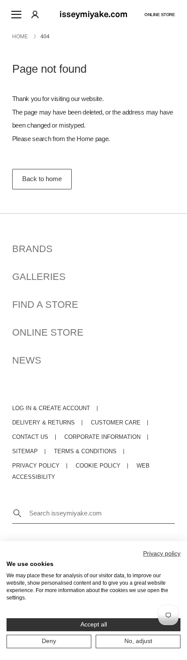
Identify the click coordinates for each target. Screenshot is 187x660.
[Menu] (16, 14)
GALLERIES (39, 276)
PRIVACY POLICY (36, 465)
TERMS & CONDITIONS (85, 451)
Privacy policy (161, 553)
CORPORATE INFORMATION (102, 437)
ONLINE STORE (47, 332)
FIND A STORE (45, 304)
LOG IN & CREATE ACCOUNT (51, 408)
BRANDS (32, 248)
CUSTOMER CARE (115, 422)
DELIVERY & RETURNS (43, 422)
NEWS (26, 360)
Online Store (159, 14)
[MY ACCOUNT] (35, 14)
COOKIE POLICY (98, 465)
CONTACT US (30, 437)
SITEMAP (25, 451)
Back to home (42, 178)
